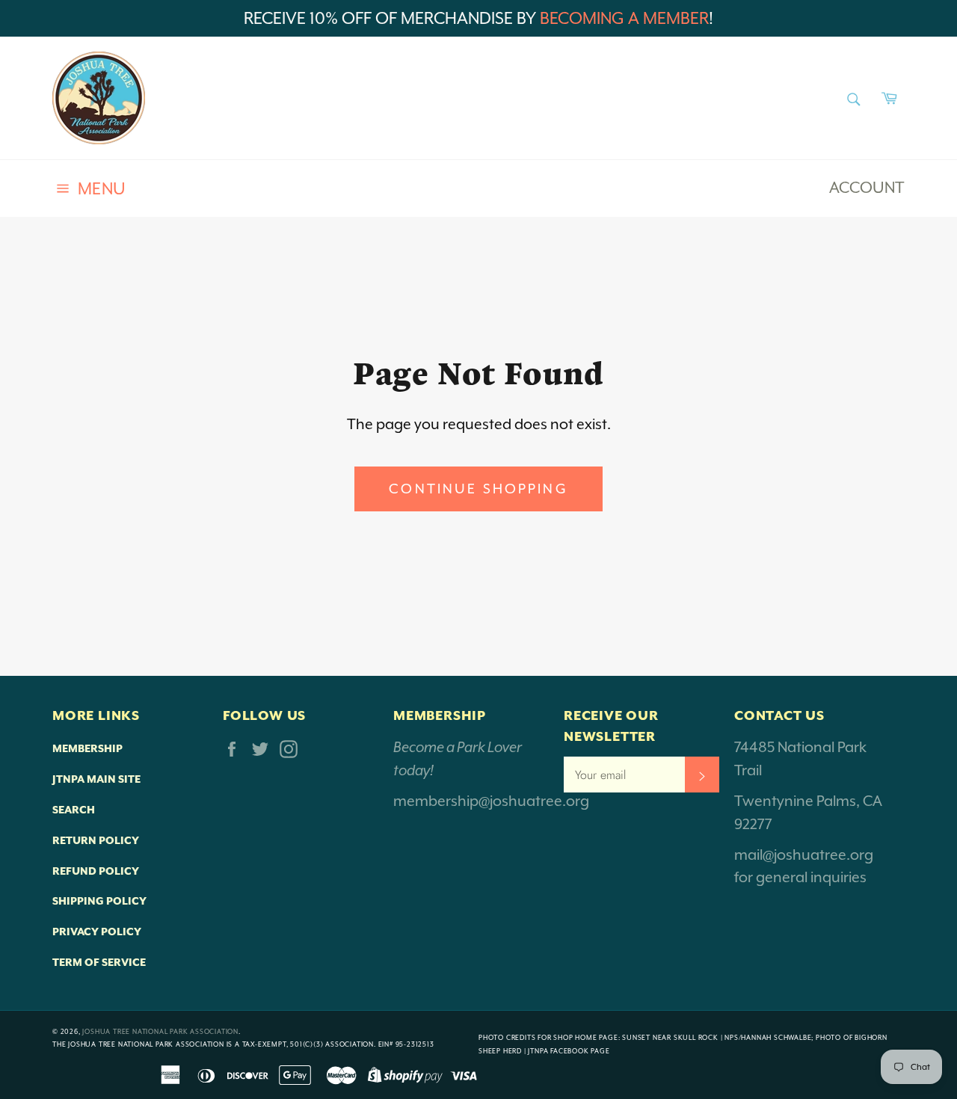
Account (867, 188)
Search (73, 810)
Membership (87, 748)
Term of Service (99, 962)
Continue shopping (478, 488)
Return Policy (95, 840)
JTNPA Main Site (96, 779)
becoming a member (624, 18)
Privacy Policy (96, 932)
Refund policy (95, 871)
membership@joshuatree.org (491, 800)
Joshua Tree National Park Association (160, 1031)
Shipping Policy (99, 901)
